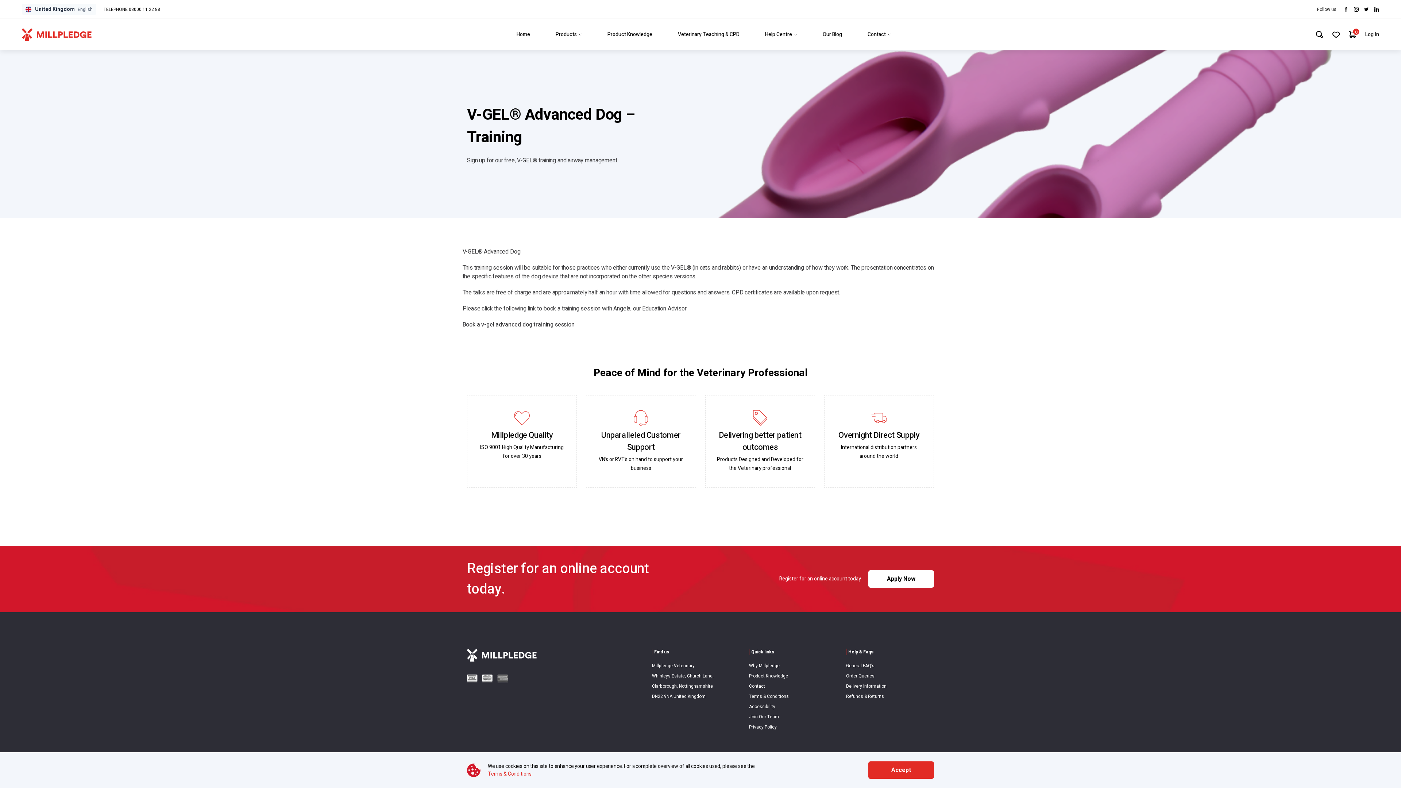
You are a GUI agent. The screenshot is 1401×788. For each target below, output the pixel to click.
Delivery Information (866, 686)
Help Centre (778, 34)
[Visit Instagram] (1356, 9)
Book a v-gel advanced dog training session (519, 324)
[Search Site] (1319, 34)
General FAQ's (860, 666)
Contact (877, 34)
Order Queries (860, 676)
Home (523, 34)
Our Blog (832, 34)
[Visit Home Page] (57, 34)
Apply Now (901, 579)
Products (566, 34)
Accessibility (762, 706)
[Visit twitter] (1366, 9)
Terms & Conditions (769, 696)
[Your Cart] (1352, 34)
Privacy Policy (763, 727)
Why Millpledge (764, 666)
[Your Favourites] (1336, 34)
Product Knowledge (629, 34)
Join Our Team (764, 717)
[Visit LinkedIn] (1376, 9)
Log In (1372, 34)
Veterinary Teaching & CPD (709, 34)
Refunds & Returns (865, 696)
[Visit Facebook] (1346, 9)
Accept (901, 770)
